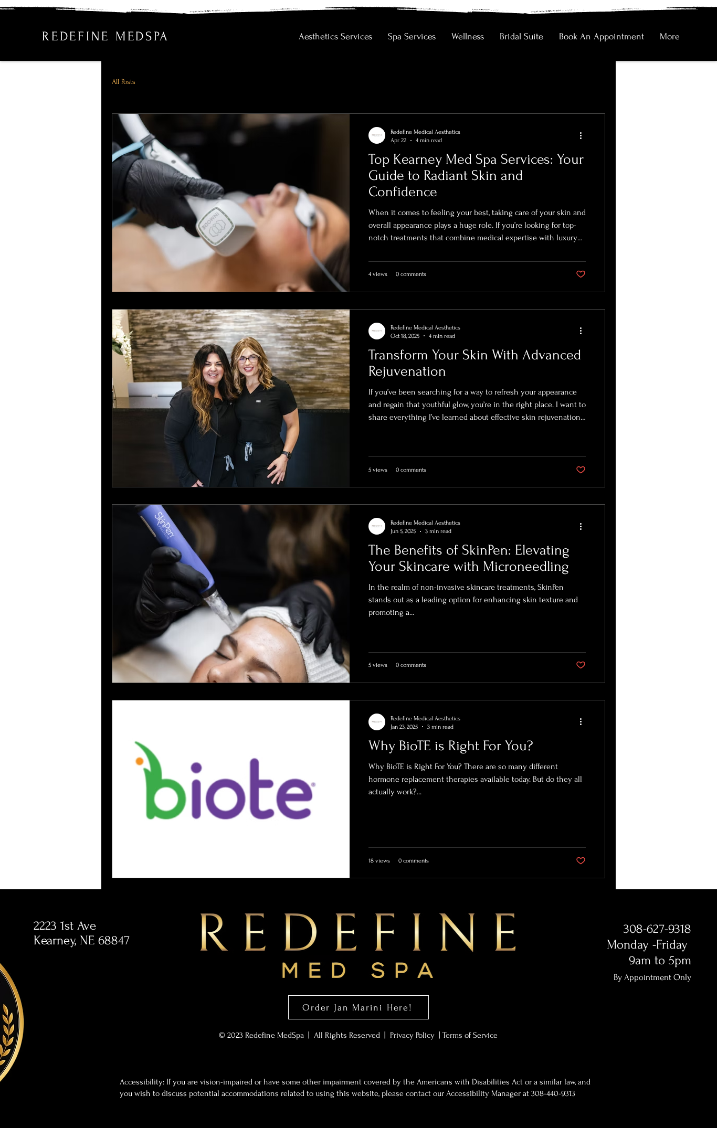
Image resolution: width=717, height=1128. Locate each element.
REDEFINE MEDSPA (105, 36)
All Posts (123, 82)
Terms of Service (470, 1035)
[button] (335, 37)
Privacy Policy (413, 1035)
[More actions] (584, 135)
